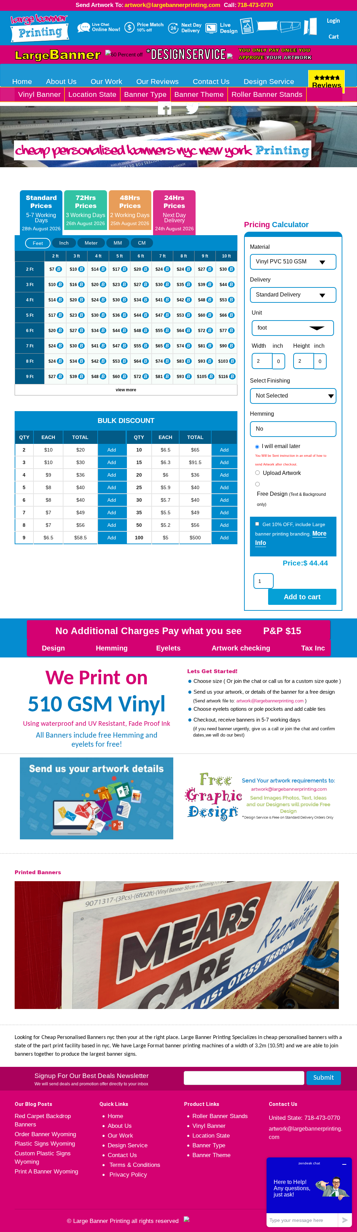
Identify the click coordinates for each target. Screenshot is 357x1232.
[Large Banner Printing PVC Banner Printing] (39, 26)
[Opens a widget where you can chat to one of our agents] (309, 1192)
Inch (64, 243)
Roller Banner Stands (267, 94)
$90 (223, 346)
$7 (52, 269)
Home (22, 81)
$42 (180, 300)
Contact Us (211, 81)
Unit (257, 313)
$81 (201, 346)
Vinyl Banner (39, 94)
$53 (223, 300)
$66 (223, 315)
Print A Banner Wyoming (46, 1171)
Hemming (262, 414)
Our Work (106, 81)
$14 (95, 269)
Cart (334, 37)
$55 (159, 330)
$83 (180, 361)
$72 (201, 330)
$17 (116, 269)
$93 (201, 361)
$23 (116, 284)
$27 (201, 269)
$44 (223, 284)
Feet (38, 243)
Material (260, 247)
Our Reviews (157, 81)
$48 (201, 300)
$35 (180, 284)
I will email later (281, 446)
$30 (223, 269)
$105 (202, 376)
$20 (137, 269)
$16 (73, 284)
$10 (73, 269)
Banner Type (145, 94)
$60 (201, 315)
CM (142, 243)
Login (333, 21)
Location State (92, 94)
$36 (116, 315)
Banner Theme (199, 94)
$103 (223, 361)
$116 (223, 376)
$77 (223, 330)
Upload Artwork (282, 473)
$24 (159, 269)
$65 (159, 346)
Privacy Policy (127, 1174)
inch (278, 346)
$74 (180, 346)
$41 (159, 300)
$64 (180, 330)
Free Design (291, 499)
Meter (91, 243)
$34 (137, 300)
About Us (61, 81)
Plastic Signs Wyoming (45, 1143)
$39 (201, 284)
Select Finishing (270, 381)
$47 (159, 315)
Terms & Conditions (134, 1165)
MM (118, 243)
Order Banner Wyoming (45, 1134)
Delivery (260, 280)
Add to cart (302, 597)
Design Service (269, 81)
